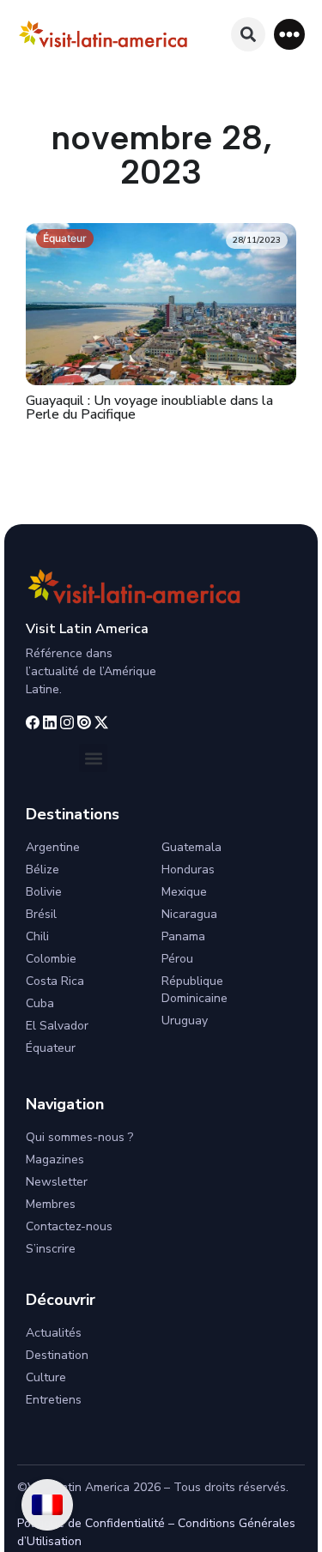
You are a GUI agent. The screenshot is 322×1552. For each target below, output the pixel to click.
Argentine (53, 847)
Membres (51, 1204)
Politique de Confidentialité (91, 1523)
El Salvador (57, 1026)
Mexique (184, 892)
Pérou (177, 959)
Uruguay (184, 1020)
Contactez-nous (69, 1226)
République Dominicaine (194, 989)
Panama (183, 936)
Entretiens (54, 1400)
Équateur (65, 238)
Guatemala (191, 847)
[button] (289, 34)
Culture (46, 1377)
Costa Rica (55, 981)
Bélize (42, 869)
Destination (57, 1355)
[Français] (47, 1505)
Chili (37, 936)
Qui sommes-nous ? (79, 1137)
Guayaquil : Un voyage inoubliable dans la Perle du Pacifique (149, 407)
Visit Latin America (87, 628)
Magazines (55, 1159)
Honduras (188, 869)
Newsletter (57, 1182)
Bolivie (44, 892)
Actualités (54, 1333)
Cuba (40, 1003)
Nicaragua (189, 914)
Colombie (51, 959)
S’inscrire (51, 1249)
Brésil (41, 914)
